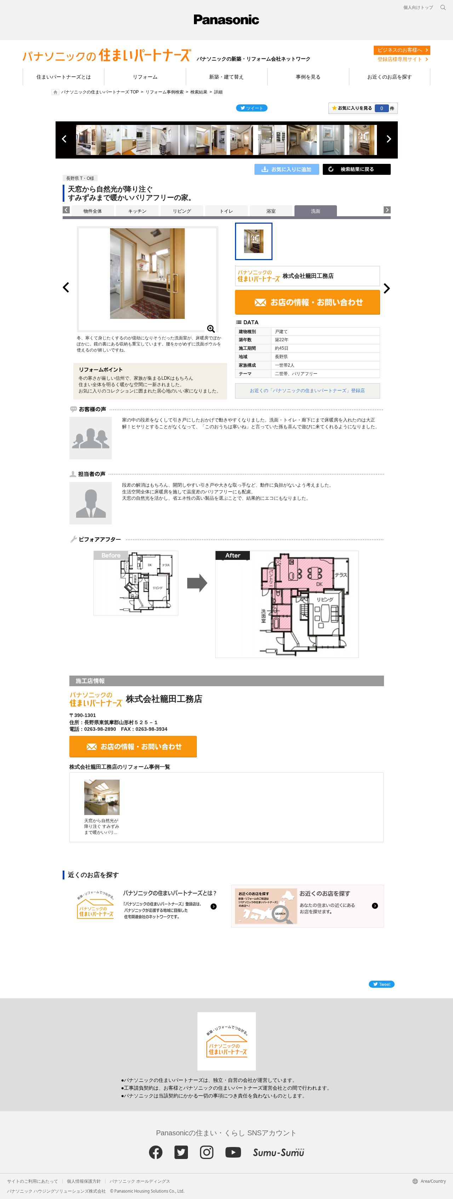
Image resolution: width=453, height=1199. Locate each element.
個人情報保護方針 (84, 1181)
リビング (182, 211)
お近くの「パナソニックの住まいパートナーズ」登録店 (307, 390)
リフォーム (145, 77)
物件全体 (93, 211)
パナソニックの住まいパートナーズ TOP (100, 92)
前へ (64, 139)
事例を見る (308, 77)
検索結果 (198, 92)
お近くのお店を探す (389, 77)
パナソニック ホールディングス (140, 1181)
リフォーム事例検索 (164, 92)
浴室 (271, 211)
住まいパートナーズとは (63, 77)
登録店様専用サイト (400, 59)
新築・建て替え (226, 77)
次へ (388, 139)
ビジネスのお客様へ (400, 50)
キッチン (137, 211)
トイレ (226, 211)
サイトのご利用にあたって (32, 1181)
